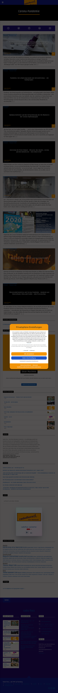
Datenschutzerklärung (25, 365)
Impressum (35, 365)
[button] (29, 358)
